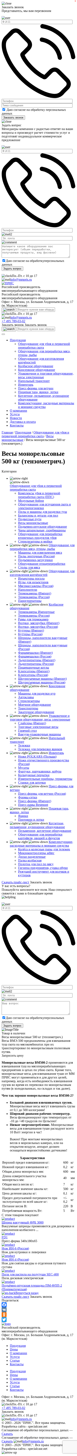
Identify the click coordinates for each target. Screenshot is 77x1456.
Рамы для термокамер (33, 619)
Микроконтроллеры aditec (36, 853)
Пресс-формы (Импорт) (34, 801)
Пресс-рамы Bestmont (33, 805)
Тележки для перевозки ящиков (40, 749)
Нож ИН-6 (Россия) (15, 1248)
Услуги (15, 414)
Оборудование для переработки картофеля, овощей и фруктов (40, 836)
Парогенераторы (29, 601)
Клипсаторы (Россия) (33, 675)
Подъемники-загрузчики (35, 560)
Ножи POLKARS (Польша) (37, 756)
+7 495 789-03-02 (13, 321)
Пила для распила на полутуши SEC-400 (30, 1274)
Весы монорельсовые (33, 523)
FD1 (5, 1237)
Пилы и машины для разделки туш (42, 511)
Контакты (17, 425)
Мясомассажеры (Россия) (35, 586)
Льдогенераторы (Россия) (36, 664)
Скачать (7, 1434)
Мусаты (23, 767)
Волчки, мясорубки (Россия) (38, 626)
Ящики (23, 816)
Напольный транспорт (34, 381)
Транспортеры (28, 708)
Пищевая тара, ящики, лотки (38, 392)
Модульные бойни (31, 500)
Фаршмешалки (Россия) (34, 656)
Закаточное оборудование (36, 712)
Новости (16, 418)
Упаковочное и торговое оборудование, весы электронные (40, 717)
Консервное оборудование (36, 370)
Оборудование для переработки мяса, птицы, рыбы (42, 547)
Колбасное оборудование (35, 366)
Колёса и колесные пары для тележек (44, 849)
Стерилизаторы (29, 701)
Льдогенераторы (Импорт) (36, 660)
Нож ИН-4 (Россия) (15, 1259)
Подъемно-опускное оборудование (42, 526)
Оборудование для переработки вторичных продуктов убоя (40, 535)
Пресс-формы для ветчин (35, 388)
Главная (7, 432)
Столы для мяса (29, 567)
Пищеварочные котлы (33, 667)
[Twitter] (38, 1319)
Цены (14, 1349)
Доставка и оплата (23, 421)
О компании (18, 410)
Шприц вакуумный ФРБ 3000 (23, 1222)
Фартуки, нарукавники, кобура (39, 771)
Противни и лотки (31, 819)
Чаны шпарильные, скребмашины (42, 530)
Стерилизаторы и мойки (35, 541)
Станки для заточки (32, 782)
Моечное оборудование (34, 704)
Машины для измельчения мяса (40, 552)
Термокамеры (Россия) (34, 597)
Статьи (15, 1360)
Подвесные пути (29, 519)
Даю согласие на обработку (26, 109)
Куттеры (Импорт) (31, 630)
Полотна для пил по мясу (36, 864)
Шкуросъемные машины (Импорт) (42, 678)
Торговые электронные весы (38, 727)
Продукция (18, 340)
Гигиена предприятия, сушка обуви (43, 868)
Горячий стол (27, 730)
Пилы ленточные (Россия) (36, 556)
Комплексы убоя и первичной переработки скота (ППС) (39, 495)
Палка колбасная (29, 860)
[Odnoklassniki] (38, 1314)
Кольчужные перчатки (33, 775)
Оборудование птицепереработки (41, 563)
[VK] (38, 1309)
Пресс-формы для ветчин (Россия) (42, 793)
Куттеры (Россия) (30, 634)
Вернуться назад (26, 1293)
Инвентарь (25, 384)
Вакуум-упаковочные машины (39, 734)
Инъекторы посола (31, 578)
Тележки (24, 745)
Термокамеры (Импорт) (34, 593)
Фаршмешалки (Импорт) (35, 652)
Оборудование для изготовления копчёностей (42, 573)
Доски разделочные (32, 856)
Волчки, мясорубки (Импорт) (38, 623)
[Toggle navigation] (3, 334)
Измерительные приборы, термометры (45, 779)
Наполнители (27, 589)
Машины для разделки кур (36, 693)
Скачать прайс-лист (15, 882)
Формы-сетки (27, 797)
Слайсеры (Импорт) (32, 723)
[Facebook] (38, 1304)
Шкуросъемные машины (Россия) (41, 682)
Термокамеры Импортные (36, 612)
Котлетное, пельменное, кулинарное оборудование (37, 825)
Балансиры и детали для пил (38, 515)
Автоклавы (26, 697)
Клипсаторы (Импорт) (33, 671)
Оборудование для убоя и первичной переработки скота (35, 434)
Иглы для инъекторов (33, 582)
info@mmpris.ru (21, 279)
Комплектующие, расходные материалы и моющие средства (41, 843)
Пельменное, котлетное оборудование (44, 830)
